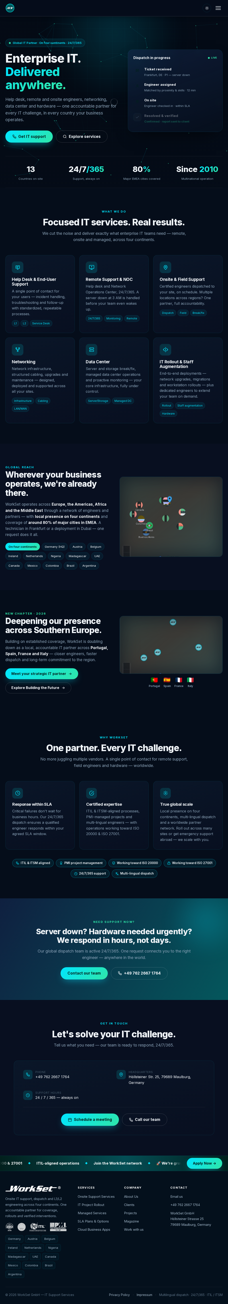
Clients (129, 1205)
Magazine (131, 1221)
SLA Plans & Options (93, 1221)
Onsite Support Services (96, 1196)
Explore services (85, 136)
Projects (130, 1213)
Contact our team (84, 973)
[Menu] (218, 8)
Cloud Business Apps (94, 1229)
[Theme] (207, 8)
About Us (131, 1196)
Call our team (147, 1119)
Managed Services (92, 1213)
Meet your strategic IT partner (38, 673)
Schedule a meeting (93, 1119)
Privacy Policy (119, 1295)
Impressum (144, 1295)
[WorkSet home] (10, 8)
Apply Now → (204, 1163)
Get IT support (32, 136)
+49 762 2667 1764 (142, 973)
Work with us (134, 1229)
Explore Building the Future (35, 687)
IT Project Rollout (91, 1205)
